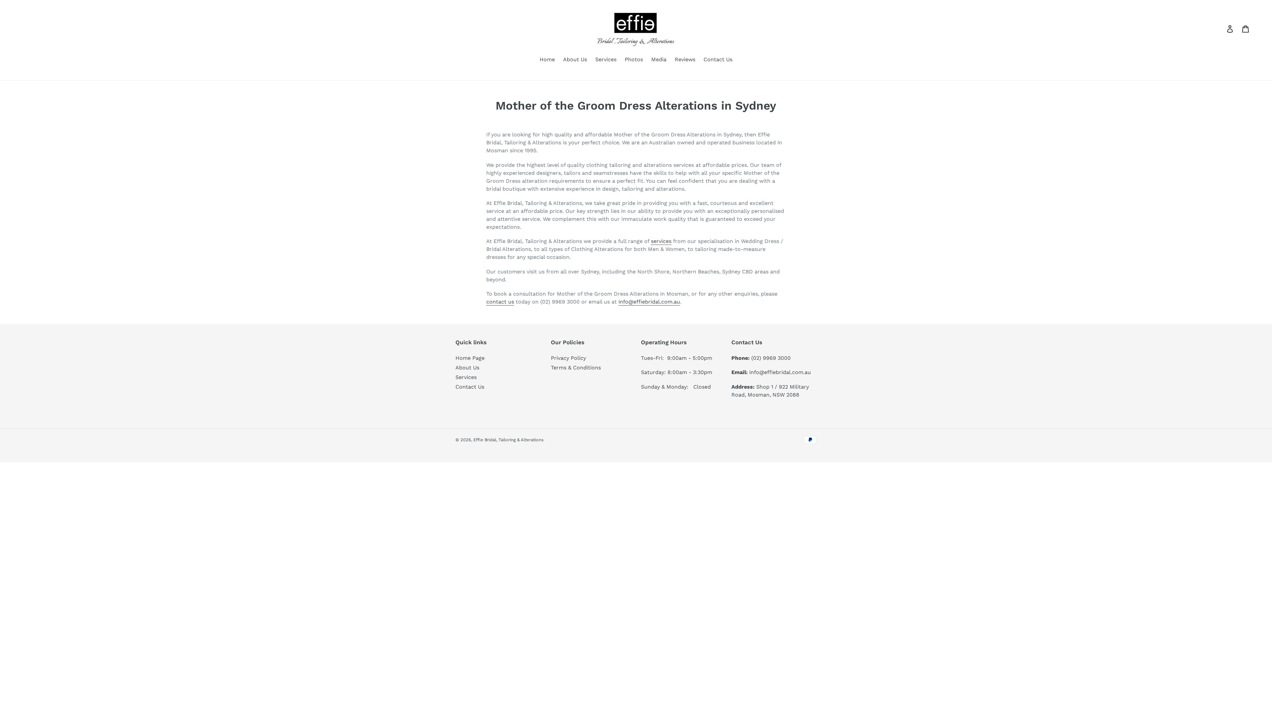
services (661, 241)
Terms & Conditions (576, 367)
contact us (500, 302)
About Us (467, 367)
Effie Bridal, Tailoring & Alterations (508, 439)
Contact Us (469, 387)
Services (466, 377)
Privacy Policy (568, 358)
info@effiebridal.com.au (649, 302)
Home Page (470, 358)
